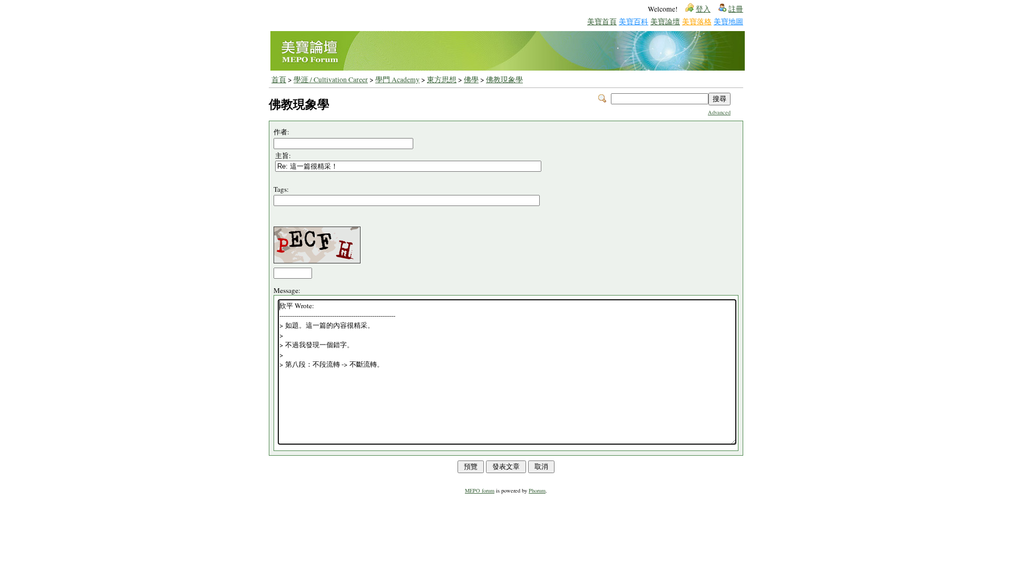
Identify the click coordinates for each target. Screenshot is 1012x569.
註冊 (735, 9)
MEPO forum (479, 490)
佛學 (471, 79)
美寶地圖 (728, 21)
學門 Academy (397, 79)
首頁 (278, 79)
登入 (703, 9)
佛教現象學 (504, 79)
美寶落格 (697, 21)
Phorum (537, 490)
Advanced (719, 112)
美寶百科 (633, 21)
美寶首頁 (602, 21)
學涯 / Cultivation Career (331, 79)
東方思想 (441, 79)
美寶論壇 (665, 21)
